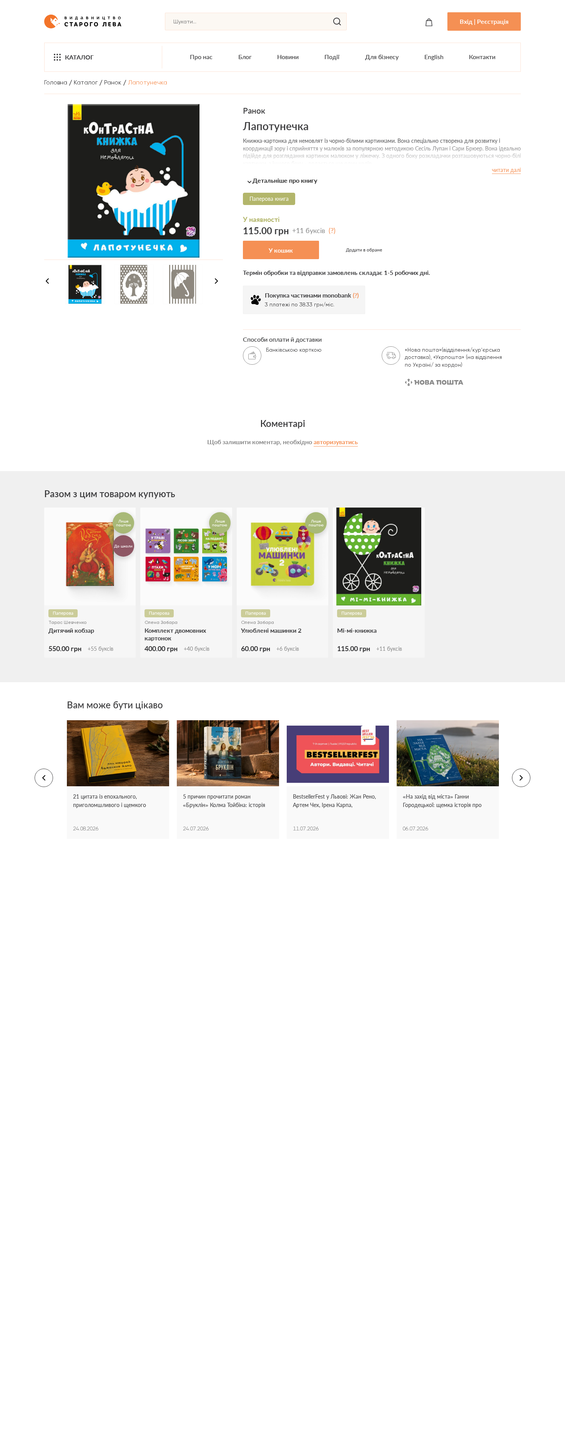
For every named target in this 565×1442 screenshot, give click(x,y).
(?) (332, 230)
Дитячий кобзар (71, 630)
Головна (55, 82)
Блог (245, 56)
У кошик (281, 250)
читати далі (506, 170)
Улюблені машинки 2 (271, 630)
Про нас (201, 56)
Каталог (79, 57)
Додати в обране (364, 250)
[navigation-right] (216, 282)
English (434, 56)
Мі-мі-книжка (357, 630)
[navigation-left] (47, 282)
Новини (288, 56)
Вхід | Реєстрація (484, 21)
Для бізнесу (382, 56)
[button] (382, 180)
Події (331, 56)
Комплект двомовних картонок (175, 634)
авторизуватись (336, 441)
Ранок (112, 82)
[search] (337, 21)
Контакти (482, 56)
